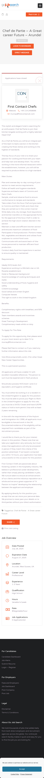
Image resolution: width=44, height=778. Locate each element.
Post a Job (33, 14)
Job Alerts (6, 660)
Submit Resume (8, 664)
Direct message (22, 53)
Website (12, 111)
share (9, 522)
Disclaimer (6, 709)
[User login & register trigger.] (7, 14)
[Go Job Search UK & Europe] (10, 5)
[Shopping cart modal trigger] (3, 14)
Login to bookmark (22, 46)
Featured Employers (10, 683)
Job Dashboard (8, 686)
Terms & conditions (10, 712)
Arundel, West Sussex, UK (23, 566)
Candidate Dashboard (11, 657)
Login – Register (9, 667)
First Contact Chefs (22, 107)
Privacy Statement (26, 774)
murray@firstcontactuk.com (22, 114)
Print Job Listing (11, 528)
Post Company (8, 690)
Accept (22, 769)
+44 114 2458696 (28, 111)
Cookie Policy (15, 774)
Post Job (5, 693)
